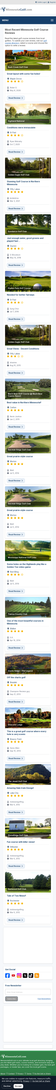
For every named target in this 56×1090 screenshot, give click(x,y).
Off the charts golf (16, 677)
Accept (18, 1086)
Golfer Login (42, 2)
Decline (7, 1086)
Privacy (21, 1074)
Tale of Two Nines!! (16, 895)
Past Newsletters (44, 999)
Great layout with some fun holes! (23, 73)
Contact (11, 1074)
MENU (5, 20)
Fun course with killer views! (21, 842)
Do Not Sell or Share (42, 1074)
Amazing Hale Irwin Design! (20, 788)
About (3, 1074)
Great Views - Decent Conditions (23, 348)
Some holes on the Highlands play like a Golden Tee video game (26, 565)
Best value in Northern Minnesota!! (24, 402)
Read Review (15, 98)
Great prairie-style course (20, 456)
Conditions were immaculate (21, 127)
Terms (29, 1074)
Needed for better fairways (20, 294)
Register (53, 2)
